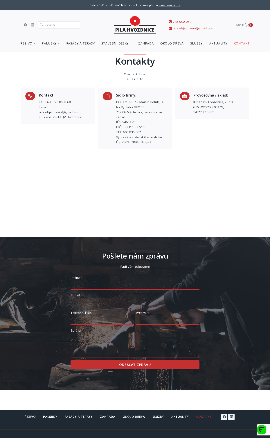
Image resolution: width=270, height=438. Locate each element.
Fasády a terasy (80, 43)
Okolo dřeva (172, 43)
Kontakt (242, 43)
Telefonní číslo (81, 313)
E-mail (77, 295)
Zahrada (146, 43)
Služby (196, 43)
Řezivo (30, 417)
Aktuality (218, 43)
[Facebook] (25, 25)
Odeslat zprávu (135, 365)
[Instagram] (33, 25)
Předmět (142, 313)
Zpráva (77, 330)
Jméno (76, 277)
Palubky (50, 417)
